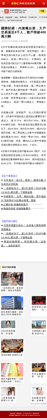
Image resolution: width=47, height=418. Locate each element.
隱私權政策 (36, 413)
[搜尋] (43, 5)
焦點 (16, 17)
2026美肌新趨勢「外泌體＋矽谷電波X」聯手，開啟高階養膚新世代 (8, 332)
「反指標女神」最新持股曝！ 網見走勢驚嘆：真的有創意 (12, 289)
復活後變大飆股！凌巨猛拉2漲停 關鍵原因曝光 (12, 313)
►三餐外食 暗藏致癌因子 (14, 204)
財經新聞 (9, 17)
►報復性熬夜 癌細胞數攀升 (16, 208)
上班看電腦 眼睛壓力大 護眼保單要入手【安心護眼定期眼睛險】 (8, 399)
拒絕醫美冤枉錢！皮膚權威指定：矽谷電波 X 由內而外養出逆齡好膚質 (39, 399)
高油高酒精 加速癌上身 (12, 355)
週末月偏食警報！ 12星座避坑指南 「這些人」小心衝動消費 (12, 380)
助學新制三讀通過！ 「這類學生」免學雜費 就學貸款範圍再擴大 (39, 308)
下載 (42, 11)
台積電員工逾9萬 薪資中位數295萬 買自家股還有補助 (39, 332)
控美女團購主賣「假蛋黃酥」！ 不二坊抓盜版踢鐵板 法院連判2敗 (39, 375)
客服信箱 (12, 413)
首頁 (1, 17)
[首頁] (23, 3)
